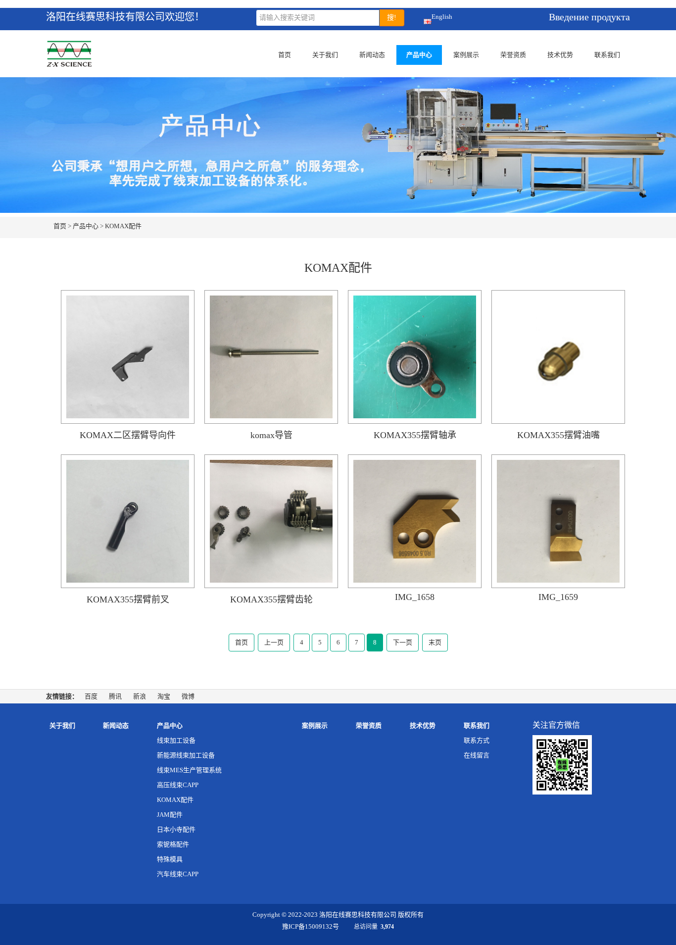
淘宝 (163, 696)
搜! (391, 17)
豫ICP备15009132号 (310, 926)
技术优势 (560, 54)
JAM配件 (170, 814)
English (442, 16)
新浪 (139, 696)
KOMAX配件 (123, 226)
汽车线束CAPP (177, 874)
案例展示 (466, 54)
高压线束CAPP (177, 785)
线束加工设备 (176, 740)
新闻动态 (372, 54)
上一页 (274, 642)
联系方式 (476, 740)
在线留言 (476, 755)
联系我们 (607, 54)
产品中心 (419, 54)
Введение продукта (589, 16)
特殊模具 (170, 859)
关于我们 (325, 54)
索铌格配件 (173, 844)
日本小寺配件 (176, 829)
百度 (91, 696)
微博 (188, 696)
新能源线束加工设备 (186, 755)
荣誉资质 (513, 54)
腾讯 (115, 696)
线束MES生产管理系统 (189, 770)
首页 (284, 54)
